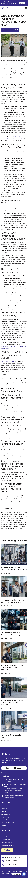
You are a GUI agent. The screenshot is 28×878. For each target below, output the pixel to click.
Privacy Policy (5, 825)
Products (4, 806)
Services (3, 811)
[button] (25, 8)
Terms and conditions (7, 822)
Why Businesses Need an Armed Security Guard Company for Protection (12, 667)
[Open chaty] (24, 874)
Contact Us (4, 819)
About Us (4, 808)
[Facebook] (2, 773)
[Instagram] (6, 773)
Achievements (5, 814)
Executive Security (6, 842)
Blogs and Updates (6, 817)
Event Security (5, 839)
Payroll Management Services (9, 836)
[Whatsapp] (9, 773)
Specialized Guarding (7, 845)
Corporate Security (6, 834)
